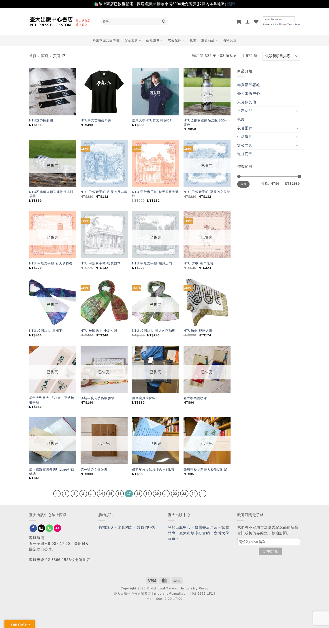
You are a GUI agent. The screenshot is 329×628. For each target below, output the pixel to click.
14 (101, 494)
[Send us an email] (41, 528)
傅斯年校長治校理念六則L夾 (153, 469)
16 (120, 494)
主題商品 (208, 40)
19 (147, 494)
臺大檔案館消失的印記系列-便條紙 (51, 471)
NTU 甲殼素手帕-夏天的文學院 (207, 192)
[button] (239, 21)
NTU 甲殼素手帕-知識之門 (152, 263)
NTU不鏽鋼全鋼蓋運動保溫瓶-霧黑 (52, 194)
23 (184, 494)
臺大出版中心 (248, 93)
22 (175, 494)
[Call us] (49, 528)
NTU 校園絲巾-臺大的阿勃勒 (154, 330)
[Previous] (57, 494)
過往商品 (244, 154)
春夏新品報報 (248, 85)
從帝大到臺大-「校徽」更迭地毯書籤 (51, 400)
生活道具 (153, 40)
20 (157, 494)
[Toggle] (297, 110)
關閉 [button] (231, 4)
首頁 (32, 56)
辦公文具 (131, 40)
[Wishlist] (256, 21)
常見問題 (125, 527)
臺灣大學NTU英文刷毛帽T (152, 120)
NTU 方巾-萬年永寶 (199, 263)
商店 (44, 56)
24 (194, 494)
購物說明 (229, 40)
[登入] (247, 21)
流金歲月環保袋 (144, 398)
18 (138, 494)
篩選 (243, 184)
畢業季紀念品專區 (106, 40)
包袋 (193, 40)
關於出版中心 (179, 527)
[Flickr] (57, 528)
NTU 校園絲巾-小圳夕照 (99, 330)
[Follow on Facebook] (33, 528)
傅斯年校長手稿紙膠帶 (97, 398)
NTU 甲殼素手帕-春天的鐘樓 (51, 263)
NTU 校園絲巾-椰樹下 (45, 330)
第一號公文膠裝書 (94, 469)
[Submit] (164, 21)
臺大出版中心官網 (194, 533)
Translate (293, 24)
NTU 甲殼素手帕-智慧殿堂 (101, 263)
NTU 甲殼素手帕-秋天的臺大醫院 (155, 194)
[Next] (203, 494)
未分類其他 (246, 102)
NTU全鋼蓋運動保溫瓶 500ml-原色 (207, 122)
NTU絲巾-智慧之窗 (198, 330)
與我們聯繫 (146, 527)
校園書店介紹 (206, 527)
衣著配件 (174, 40)
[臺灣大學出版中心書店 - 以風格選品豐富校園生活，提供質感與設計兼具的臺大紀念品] (61, 21)
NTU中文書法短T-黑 (96, 120)
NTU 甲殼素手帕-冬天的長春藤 (104, 192)
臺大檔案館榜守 (195, 398)
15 (110, 494)
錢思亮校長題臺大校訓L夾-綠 (205, 469)
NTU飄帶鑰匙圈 (41, 120)
